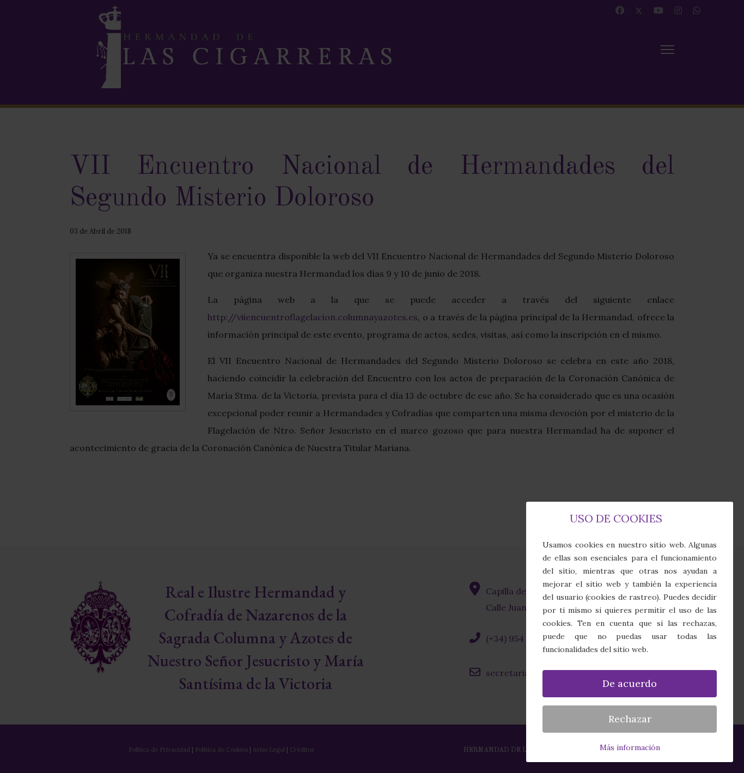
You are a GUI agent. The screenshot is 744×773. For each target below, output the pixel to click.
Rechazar (629, 719)
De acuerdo (629, 683)
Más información (630, 747)
